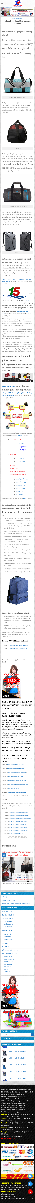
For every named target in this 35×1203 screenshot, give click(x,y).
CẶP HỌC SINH (8, 939)
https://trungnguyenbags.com (16, 1103)
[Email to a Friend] (19, 837)
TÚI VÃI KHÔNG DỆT (9, 959)
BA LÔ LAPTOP (8, 921)
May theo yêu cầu (17, 18)
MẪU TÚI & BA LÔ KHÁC (10, 953)
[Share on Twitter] (16, 837)
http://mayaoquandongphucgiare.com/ (18, 784)
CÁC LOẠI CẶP (7, 931)
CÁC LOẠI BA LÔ (7, 918)
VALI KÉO (5, 943)
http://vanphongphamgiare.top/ (17, 792)
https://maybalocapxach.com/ (16, 1105)
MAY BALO (12, 720)
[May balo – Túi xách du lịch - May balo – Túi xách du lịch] (17, 3)
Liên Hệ (4, 897)
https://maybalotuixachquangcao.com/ (18, 827)
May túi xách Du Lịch (8, 900)
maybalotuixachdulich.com (18, 1096)
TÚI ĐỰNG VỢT (8, 964)
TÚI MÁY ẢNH (7, 967)
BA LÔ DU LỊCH (7, 911)
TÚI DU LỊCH (6, 947)
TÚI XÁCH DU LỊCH (8, 915)
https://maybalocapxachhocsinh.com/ (18, 821)
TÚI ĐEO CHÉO (8, 957)
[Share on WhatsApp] (9, 837)
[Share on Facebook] (12, 837)
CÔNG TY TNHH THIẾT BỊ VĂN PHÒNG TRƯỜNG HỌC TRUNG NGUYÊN (17, 705)
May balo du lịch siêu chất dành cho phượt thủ (16, 903)
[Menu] (2, 3)
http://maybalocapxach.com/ (15, 776)
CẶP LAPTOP (7, 936)
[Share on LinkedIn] (25, 837)
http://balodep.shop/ (13, 788)
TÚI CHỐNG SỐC (8, 962)
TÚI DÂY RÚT (7, 969)
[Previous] (1, 870)
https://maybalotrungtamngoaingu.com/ (20, 818)
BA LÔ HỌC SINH (8, 924)
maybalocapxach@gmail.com (18, 648)
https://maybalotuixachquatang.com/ (18, 824)
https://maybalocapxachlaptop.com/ (19, 815)
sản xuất (20, 435)
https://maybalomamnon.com (16, 833)
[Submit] (32, 1034)
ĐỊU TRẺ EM (7, 972)
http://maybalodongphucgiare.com (17, 772)
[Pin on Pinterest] (22, 837)
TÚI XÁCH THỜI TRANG (10, 950)
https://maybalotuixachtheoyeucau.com (18, 830)
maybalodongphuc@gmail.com (18, 645)
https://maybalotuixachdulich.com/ (17, 780)
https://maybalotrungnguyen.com (17, 1101)
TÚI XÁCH (20, 720)
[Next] (33, 870)
